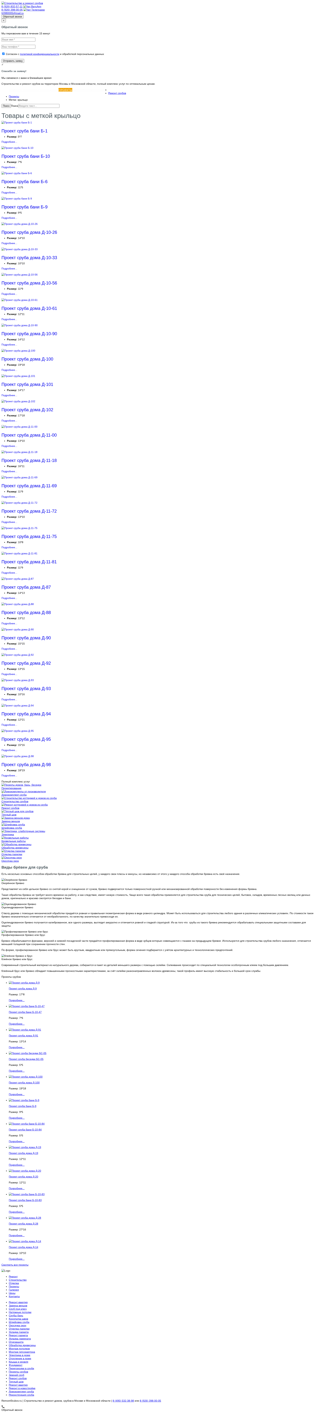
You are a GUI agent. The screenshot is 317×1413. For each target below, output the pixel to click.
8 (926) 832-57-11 (12, 6)
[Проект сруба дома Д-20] (25, 1170)
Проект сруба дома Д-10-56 (29, 282)
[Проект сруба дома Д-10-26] (19, 223)
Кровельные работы (13, 841)
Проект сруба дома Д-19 (23, 1153)
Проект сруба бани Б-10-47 (25, 1012)
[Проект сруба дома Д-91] (25, 1029)
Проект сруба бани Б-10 (25, 156)
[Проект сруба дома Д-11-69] (19, 477)
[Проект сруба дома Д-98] (17, 756)
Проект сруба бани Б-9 (24, 206)
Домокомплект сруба (14, 794)
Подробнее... (9, 141)
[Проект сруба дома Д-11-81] (19, 553)
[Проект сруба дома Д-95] (17, 730)
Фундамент (15, 1365)
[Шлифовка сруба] (13, 824)
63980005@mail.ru (12, 13)
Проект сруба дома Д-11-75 (29, 536)
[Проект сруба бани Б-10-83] (27, 1194)
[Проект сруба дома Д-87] (17, 578)
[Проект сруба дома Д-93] (17, 680)
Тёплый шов (8, 814)
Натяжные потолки (20, 1312)
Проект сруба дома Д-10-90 (29, 333)
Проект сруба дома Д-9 (23, 988)
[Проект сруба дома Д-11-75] (19, 528)
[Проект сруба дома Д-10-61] (19, 299)
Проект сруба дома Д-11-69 (29, 485)
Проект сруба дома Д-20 (23, 1176)
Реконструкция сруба (21, 1394)
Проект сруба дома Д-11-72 (29, 511)
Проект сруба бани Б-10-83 (25, 1200)
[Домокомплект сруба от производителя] (23, 791)
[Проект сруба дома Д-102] (18, 401)
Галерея (78, 90)
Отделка (52, 90)
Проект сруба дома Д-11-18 (29, 460)
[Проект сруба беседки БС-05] (27, 1053)
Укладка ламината (20, 1338)
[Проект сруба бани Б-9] (16, 198)
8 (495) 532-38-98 (123, 1400)
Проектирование (11, 788)
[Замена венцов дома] (15, 817)
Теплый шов (16, 1381)
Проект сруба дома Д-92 (26, 663)
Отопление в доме (20, 1358)
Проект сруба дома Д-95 (26, 739)
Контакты (100, 90)
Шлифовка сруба (11, 827)
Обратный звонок (12, 16)
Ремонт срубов (117, 93)
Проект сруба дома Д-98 (26, 764)
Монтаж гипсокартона (22, 1351)
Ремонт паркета (18, 1335)
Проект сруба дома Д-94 (26, 713)
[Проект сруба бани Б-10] (17, 147)
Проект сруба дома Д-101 (27, 384)
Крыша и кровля (18, 1361)
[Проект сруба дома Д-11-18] (19, 452)
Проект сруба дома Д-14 (23, 1247)
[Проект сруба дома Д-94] (17, 705)
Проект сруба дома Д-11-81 (29, 561)
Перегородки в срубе (21, 1368)
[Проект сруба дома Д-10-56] (19, 274)
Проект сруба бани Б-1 (24, 130)
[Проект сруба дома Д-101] (18, 376)
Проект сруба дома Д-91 (23, 1035)
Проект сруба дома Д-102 (27, 409)
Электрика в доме (19, 1355)
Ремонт (15, 90)
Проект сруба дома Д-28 (23, 1223)
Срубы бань (16, 1315)
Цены (88, 90)
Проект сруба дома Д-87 (26, 587)
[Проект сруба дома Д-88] (17, 604)
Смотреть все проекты (14, 1264)
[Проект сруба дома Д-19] (25, 1147)
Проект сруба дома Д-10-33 (29, 257)
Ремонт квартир (18, 1302)
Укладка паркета (19, 1332)
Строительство (33, 90)
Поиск (6, 106)
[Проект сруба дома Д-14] (25, 1241)
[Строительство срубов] (29, 798)
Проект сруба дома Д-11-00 (29, 435)
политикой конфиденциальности (39, 54)
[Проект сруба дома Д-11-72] (19, 502)
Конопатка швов (18, 1318)
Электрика (7, 834)
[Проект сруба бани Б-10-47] (27, 1006)
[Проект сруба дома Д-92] (17, 654)
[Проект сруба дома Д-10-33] (19, 249)
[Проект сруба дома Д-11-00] (19, 426)
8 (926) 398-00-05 (12, 9)
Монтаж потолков (19, 1348)
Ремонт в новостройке (22, 1388)
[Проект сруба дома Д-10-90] (19, 325)
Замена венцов (10, 821)
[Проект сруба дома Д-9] (24, 982)
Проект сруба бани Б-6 (24, 181)
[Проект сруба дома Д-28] (25, 1217)
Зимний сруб (16, 1375)
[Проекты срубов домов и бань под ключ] (21, 784)
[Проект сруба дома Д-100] (18, 350)
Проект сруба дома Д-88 (26, 612)
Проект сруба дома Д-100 (27, 359)
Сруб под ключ (18, 1308)
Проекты (65, 90)
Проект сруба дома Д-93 (26, 688)
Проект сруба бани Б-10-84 (25, 1129)
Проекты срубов (18, 1371)
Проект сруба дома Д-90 (26, 637)
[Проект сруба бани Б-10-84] (27, 1123)
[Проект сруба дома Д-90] (17, 629)
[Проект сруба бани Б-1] (16, 122)
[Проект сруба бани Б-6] (16, 173)
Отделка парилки (11, 854)
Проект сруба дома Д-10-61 (29, 308)
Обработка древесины (14, 847)
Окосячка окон (10, 860)
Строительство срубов (14, 801)
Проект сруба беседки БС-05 (26, 1059)
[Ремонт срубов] (24, 804)
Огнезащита (16, 1341)
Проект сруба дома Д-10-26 (29, 232)
